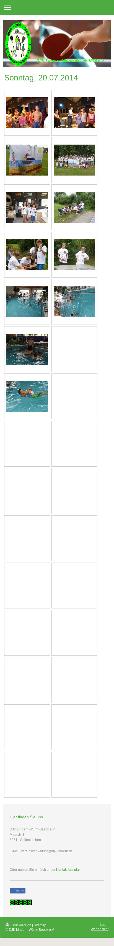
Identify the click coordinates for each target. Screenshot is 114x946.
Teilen (19, 891)
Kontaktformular (68, 870)
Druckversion (21, 925)
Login (104, 925)
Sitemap (40, 925)
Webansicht (99, 929)
